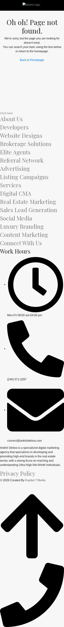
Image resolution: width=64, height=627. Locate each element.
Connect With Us (21, 243)
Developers (14, 127)
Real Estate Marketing (28, 201)
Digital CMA (15, 193)
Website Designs (21, 135)
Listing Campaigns (24, 177)
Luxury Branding (22, 226)
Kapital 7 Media (35, 480)
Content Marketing (24, 234)
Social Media (16, 218)
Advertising (15, 168)
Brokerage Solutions (26, 143)
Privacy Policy (17, 473)
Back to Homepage (32, 59)
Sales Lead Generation (28, 210)
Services (10, 185)
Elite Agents (15, 152)
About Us (11, 119)
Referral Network (22, 160)
